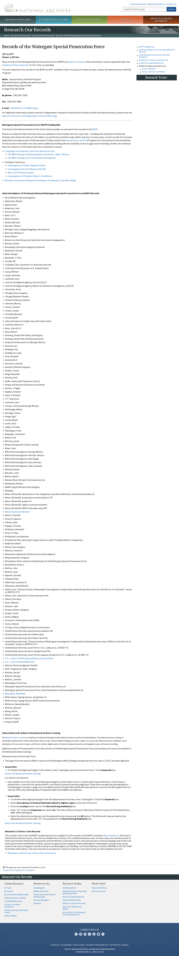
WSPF (95, 129)
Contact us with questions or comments (19, 870)
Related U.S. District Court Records (153, 60)
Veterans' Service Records (53, 19)
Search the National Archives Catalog (23, 773)
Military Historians (41, 891)
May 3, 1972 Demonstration (21, 172)
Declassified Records (72, 900)
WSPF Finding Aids (146, 47)
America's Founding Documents (161, 19)
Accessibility (66, 945)
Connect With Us (89, 929)
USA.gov (125, 945)
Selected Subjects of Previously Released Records (157, 50)
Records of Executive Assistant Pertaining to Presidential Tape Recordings (40, 180)
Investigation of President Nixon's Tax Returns (30, 176)
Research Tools (156, 77)
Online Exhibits (10, 915)
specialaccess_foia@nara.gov (24, 108)
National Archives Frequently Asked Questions (75, 892)
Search (171, 9)
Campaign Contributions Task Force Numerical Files (30, 151)
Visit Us (125, 19)
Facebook (76, 934)
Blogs (98, 934)
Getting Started (69, 888)
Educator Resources (89, 19)
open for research (76, 61)
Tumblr (89, 934)
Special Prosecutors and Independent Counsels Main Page (29, 115)
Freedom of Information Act (15, 65)
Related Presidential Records (151, 63)
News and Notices (99, 888)
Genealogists (39, 888)
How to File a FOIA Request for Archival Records (74, 913)
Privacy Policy (78, 945)
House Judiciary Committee (153, 71)
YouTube (94, 934)
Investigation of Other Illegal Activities (26, 165)
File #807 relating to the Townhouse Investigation (32, 157)
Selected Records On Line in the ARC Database (154, 56)
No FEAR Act (115, 945)
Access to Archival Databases (12, 905)
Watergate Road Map (15, 693)
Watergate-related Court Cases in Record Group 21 (32, 853)
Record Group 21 (111, 835)
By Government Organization (16, 894)
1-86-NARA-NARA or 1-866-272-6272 (89, 952)
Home (6, 35)
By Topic (7, 888)
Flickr (103, 934)
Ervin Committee (149, 68)
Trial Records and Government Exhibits (29, 658)
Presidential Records (13, 901)
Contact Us (171, 4)
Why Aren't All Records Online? (72, 907)
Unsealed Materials (20, 661)
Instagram (85, 934)
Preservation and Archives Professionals (45, 895)
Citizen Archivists (138, 4)
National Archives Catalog (16, 737)
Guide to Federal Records (73, 897)
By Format (8, 891)
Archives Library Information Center (16, 911)
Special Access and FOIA (77, 140)
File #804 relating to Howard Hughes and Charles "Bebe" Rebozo (38, 154)
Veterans (37, 903)
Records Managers (41, 900)
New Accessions (99, 891)
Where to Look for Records (74, 903)
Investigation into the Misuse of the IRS (27, 169)
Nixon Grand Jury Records (17, 511)
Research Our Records (17, 19)
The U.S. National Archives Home (37, 8)
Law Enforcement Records (43, 35)
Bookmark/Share (156, 4)
